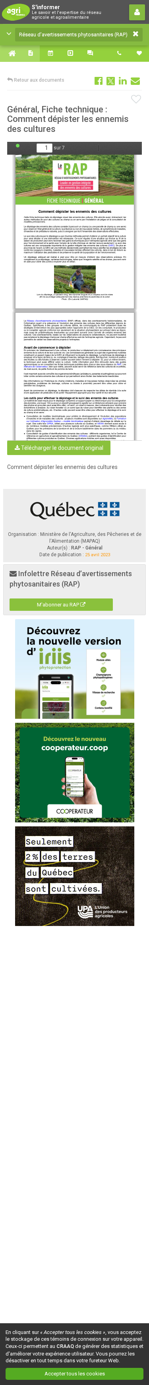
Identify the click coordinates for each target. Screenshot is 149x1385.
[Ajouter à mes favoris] (136, 99)
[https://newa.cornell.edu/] (100, 423)
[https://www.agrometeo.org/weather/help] (107, 418)
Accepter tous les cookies (75, 1374)
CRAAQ (65, 1346)
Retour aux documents (38, 80)
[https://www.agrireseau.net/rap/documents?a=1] (119, 364)
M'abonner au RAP (58, 605)
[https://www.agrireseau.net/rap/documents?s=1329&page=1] (75, 180)
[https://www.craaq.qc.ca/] (83, 436)
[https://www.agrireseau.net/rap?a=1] (47, 321)
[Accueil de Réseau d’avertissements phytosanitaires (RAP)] (10, 53)
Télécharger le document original (61, 448)
